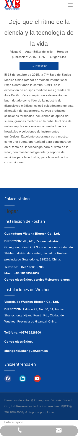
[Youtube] (37, 378)
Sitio (63, 57)
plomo (50, 412)
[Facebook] (7, 378)
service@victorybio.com (52, 279)
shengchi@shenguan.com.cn (26, 350)
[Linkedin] (22, 378)
